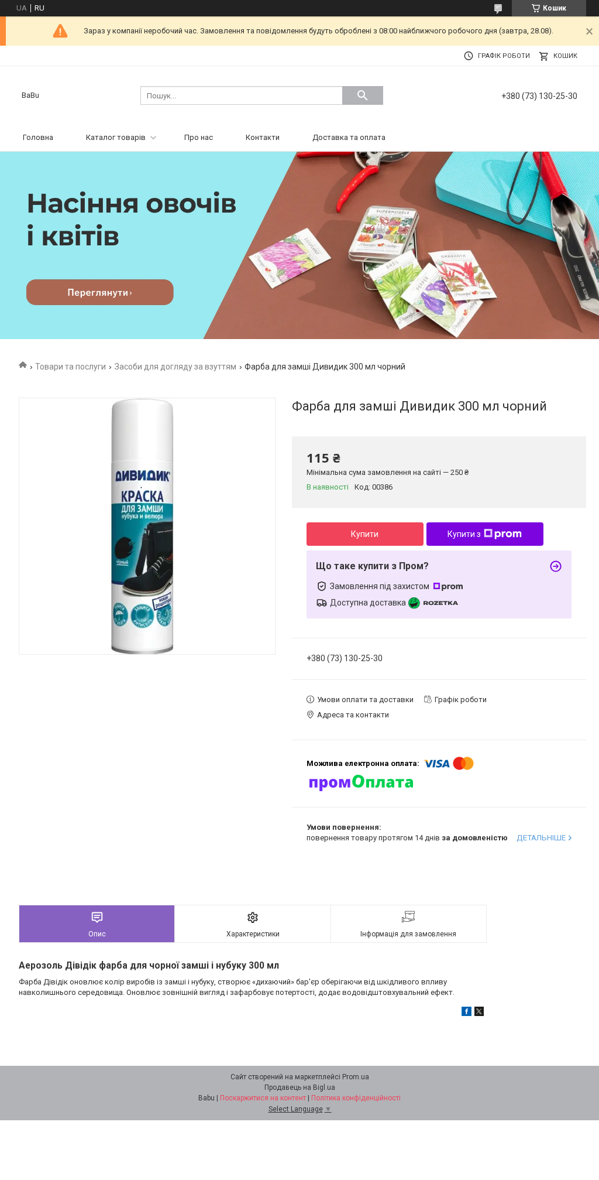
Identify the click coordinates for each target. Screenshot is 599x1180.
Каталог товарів (116, 137)
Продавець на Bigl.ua (299, 1087)
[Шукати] (362, 95)
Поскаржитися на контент (263, 1098)
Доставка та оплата (348, 137)
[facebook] (466, 1013)
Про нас (198, 137)
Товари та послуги (70, 366)
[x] (479, 1013)
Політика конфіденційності (356, 1098)
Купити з (464, 534)
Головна (38, 137)
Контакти (263, 137)
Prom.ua (355, 1077)
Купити (364, 534)
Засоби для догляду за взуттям (175, 366)
